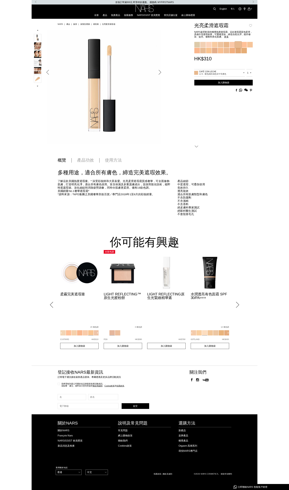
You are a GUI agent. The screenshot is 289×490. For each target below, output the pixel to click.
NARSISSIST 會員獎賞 (148, 15)
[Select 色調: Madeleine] (220, 44)
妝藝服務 (128, 15)
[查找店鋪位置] (244, 9)
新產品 (182, 430)
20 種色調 (94, 327)
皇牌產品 (183, 435)
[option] (144, 2)
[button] (104, 84)
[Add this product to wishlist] (250, 27)
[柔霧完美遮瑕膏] (79, 273)
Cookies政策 (125, 445)
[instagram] (197, 380)
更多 (226, 36)
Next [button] (253, 2)
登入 (233, 9)
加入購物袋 (223, 82)
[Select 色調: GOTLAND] (204, 332)
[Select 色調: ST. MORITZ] (221, 332)
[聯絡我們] (240, 9)
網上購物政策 (125, 435)
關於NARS (63, 430)
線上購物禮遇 (188, 15)
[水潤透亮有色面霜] (210, 273)
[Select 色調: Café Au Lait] (226, 44)
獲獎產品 (183, 440)
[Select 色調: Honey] (197, 50)
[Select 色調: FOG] (112, 332)
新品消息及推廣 (66, 445)
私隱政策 (157, 474)
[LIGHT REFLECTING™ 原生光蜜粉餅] (123, 273)
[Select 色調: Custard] (209, 50)
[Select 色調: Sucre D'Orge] (244, 50)
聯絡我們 (123, 440)
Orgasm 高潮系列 (188, 445)
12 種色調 (225, 327)
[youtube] (206, 380)
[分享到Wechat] (246, 90)
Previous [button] (36, 2)
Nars (60, 24)
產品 (105, 15)
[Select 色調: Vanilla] (209, 44)
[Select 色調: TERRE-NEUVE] (193, 332)
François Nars (65, 435)
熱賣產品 (115, 15)
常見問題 (123, 430)
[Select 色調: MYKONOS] (215, 332)
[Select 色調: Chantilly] (197, 44)
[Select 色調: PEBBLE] (117, 332)
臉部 (75, 24)
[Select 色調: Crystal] (106, 332)
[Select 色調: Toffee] (215, 50)
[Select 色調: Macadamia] (220, 50)
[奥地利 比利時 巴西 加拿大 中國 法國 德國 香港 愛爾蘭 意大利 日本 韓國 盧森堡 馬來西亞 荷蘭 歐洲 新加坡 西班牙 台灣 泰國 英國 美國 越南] (69, 472)
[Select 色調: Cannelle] (244, 44)
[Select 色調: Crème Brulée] (232, 44)
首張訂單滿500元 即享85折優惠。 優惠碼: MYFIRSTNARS (144, 2)
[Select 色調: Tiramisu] (226, 50)
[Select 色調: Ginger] (232, 50)
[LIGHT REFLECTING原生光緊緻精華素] (166, 273)
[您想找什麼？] (215, 9)
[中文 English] (96, 472)
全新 (96, 15)
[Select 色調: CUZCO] (227, 332)
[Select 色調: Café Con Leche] (238, 44)
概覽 (62, 160)
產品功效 (85, 160)
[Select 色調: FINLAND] (199, 332)
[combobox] (219, 73)
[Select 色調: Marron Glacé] (250, 44)
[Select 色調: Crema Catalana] (203, 50)
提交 (135, 406)
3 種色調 (138, 327)
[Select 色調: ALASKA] (210, 332)
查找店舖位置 (170, 15)
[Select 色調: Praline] (238, 50)
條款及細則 (167, 474)
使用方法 (113, 160)
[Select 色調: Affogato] (203, 44)
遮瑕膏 (96, 24)
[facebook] (192, 380)
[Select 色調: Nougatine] (215, 44)
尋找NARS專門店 (188, 451)
